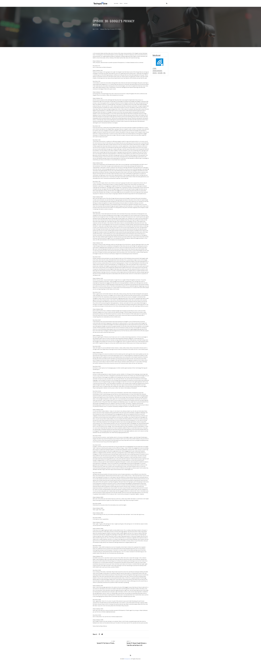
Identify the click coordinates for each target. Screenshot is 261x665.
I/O (116, 29)
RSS (164, 72)
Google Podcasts (157, 70)
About (121, 3)
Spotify (155, 72)
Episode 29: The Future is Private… (106, 643)
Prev (113, 641)
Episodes (116, 3)
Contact (126, 3)
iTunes (154, 68)
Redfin (119, 29)
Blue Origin (107, 29)
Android (102, 29)
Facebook (113, 29)
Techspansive (127, 658)
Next (128, 641)
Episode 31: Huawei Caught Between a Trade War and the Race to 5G (136, 644)
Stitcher (160, 72)
